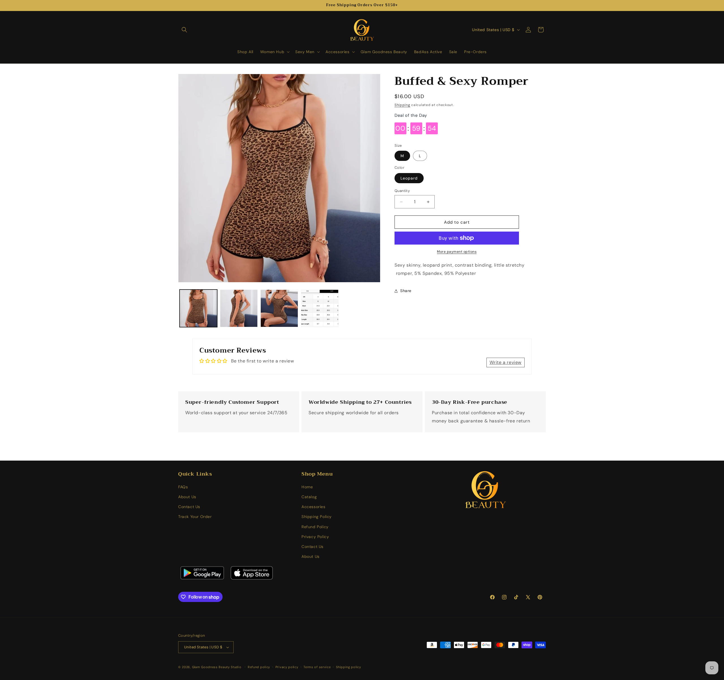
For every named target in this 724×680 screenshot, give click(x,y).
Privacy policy (286, 667)
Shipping (402, 105)
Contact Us (189, 506)
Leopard (409, 178)
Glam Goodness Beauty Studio (217, 667)
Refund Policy (315, 526)
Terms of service (317, 667)
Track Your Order (195, 516)
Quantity (402, 190)
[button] (184, 29)
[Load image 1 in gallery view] (198, 308)
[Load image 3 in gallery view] (279, 308)
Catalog (309, 496)
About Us (187, 496)
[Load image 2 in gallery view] (239, 308)
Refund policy (259, 667)
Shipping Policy (316, 516)
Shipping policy (348, 667)
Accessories (313, 506)
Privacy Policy (315, 536)
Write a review (506, 362)
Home (307, 486)
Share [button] (405, 290)
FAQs (183, 486)
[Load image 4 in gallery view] (320, 308)
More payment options (457, 251)
